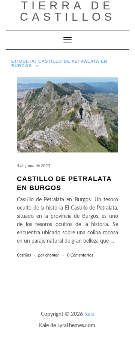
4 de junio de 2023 (33, 166)
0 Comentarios (80, 255)
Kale (89, 314)
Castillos (24, 255)
